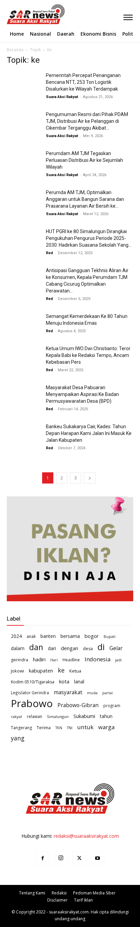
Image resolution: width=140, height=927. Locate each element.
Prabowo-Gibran (78, 705)
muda (92, 692)
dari (52, 648)
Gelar (116, 648)
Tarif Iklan (83, 900)
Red (49, 253)
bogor (92, 635)
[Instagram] (61, 858)
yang (17, 738)
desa (88, 648)
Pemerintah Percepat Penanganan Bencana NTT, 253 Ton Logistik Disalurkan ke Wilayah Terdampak (83, 82)
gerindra (19, 660)
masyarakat (68, 692)
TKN (58, 727)
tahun (106, 716)
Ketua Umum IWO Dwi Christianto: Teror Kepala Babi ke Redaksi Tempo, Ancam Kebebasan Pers (88, 355)
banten (48, 636)
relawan (34, 716)
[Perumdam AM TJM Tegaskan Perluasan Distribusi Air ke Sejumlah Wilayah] (24, 161)
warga (106, 727)
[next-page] (89, 478)
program (111, 705)
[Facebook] (42, 858)
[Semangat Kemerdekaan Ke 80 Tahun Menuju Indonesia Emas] (24, 324)
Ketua (75, 671)
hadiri (39, 659)
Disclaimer (57, 900)
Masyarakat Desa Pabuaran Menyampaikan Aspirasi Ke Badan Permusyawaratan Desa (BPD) (82, 394)
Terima (44, 727)
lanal (79, 681)
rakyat (16, 716)
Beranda (15, 50)
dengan (69, 648)
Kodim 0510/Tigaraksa (32, 682)
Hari (54, 659)
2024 (16, 636)
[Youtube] (97, 858)
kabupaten (41, 670)
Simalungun (58, 716)
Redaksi (59, 893)
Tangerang (21, 728)
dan (36, 647)
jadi (118, 659)
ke (61, 670)
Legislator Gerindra (30, 692)
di (101, 646)
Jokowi (17, 671)
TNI (69, 727)
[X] (79, 858)
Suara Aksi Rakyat (62, 97)
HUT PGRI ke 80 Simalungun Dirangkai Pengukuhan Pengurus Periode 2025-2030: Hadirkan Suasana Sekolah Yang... (89, 238)
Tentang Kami (32, 893)
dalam (17, 648)
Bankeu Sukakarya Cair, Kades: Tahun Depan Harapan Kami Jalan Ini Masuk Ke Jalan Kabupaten (89, 433)
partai (107, 692)
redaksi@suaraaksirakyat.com (86, 836)
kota (64, 681)
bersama (70, 636)
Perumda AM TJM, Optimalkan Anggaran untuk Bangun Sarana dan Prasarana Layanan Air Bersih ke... (85, 199)
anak (31, 636)
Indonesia (97, 659)
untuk (85, 727)
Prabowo (32, 703)
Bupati (110, 636)
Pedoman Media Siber (94, 893)
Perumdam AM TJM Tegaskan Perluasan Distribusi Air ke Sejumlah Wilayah (84, 160)
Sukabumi (84, 716)
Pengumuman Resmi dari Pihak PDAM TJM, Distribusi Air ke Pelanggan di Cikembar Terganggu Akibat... (87, 121)
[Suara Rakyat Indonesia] (9, 14)
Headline (71, 660)
